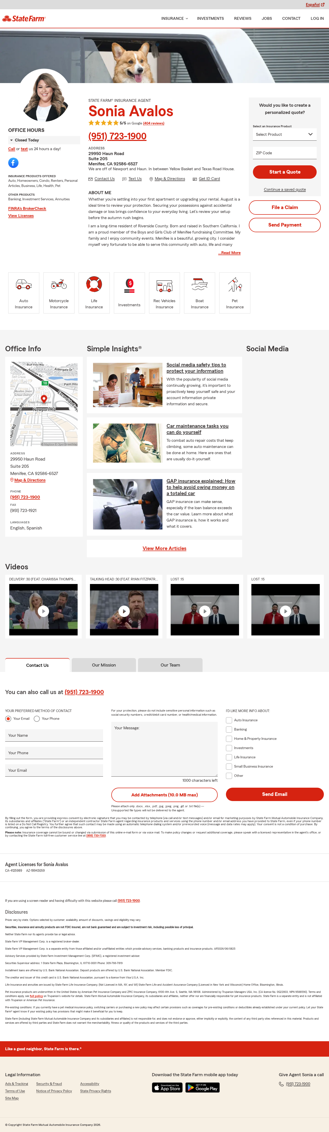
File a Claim (285, 207)
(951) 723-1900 (117, 136)
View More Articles (164, 548)
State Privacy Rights (95, 1091)
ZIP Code (264, 153)
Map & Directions (29, 480)
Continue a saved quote (285, 189)
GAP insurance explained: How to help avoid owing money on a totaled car (201, 487)
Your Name (18, 735)
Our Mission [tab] (104, 665)
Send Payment (284, 225)
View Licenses (21, 216)
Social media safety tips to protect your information (196, 368)
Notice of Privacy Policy (54, 1091)
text (24, 149)
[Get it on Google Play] (202, 1087)
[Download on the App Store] (167, 1087)
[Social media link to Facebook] (13, 163)
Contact (291, 18)
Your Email (21, 719)
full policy (36, 996)
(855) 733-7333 (96, 835)
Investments (210, 18)
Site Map (12, 1098)
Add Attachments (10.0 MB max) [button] (164, 795)
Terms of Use (15, 1091)
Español (313, 5)
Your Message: (127, 728)
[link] (24, 18)
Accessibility (89, 1084)
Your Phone (50, 719)
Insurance (172, 18)
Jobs (267, 18)
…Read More (229, 253)
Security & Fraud (49, 1084)
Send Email (274, 794)
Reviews (242, 18)
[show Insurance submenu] (186, 18)
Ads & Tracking (16, 1084)
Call (11, 149)
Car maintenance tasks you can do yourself (198, 429)
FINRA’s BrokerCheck (27, 208)
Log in (317, 18)
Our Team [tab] (170, 665)
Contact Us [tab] (37, 665)
